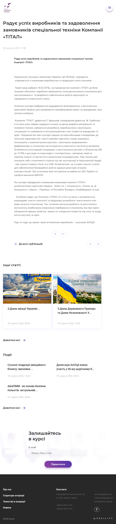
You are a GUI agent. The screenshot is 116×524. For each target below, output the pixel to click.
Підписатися (58, 464)
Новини (7, 507)
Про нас (7, 489)
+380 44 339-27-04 (64, 509)
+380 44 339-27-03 (64, 505)
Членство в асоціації (14, 501)
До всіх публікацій (31, 244)
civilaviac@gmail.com (103, 498)
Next (63, 234)
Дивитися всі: (11, 340)
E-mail (32, 447)
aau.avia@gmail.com (103, 494)
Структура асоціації (13, 495)
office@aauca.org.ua (103, 501)
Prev (55, 234)
